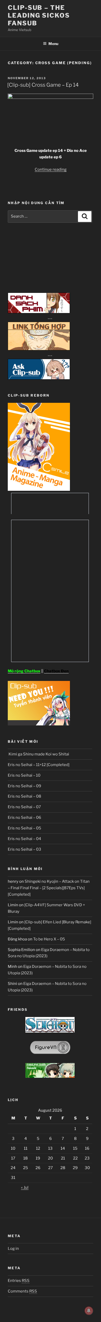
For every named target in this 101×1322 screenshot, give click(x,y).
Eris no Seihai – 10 (24, 775)
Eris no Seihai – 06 (24, 817)
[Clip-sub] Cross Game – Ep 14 (43, 85)
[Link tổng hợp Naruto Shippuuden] (39, 349)
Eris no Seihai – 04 (24, 838)
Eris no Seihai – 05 (24, 828)
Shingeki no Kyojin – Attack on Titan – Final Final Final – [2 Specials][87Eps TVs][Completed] (49, 888)
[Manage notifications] (89, 1310)
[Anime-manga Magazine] (39, 489)
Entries (19, 1280)
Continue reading (51, 169)
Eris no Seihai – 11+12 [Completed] (38, 764)
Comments (22, 1291)
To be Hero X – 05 (49, 939)
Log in (13, 1248)
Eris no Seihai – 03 (24, 849)
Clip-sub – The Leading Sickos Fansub (39, 15)
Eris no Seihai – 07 (24, 807)
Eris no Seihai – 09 (24, 786)
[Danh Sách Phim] (39, 312)
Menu (53, 43)
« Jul (24, 1187)
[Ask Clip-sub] (39, 378)
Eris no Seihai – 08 (24, 796)
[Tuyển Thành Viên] (39, 724)
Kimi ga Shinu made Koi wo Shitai (38, 754)
